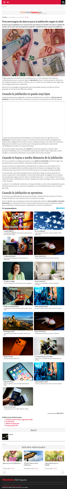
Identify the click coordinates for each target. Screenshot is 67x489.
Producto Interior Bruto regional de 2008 (19, 420)
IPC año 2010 (10, 421)
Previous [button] (4, 473)
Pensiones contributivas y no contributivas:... (54, 464)
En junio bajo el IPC (12, 426)
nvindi (26, 17)
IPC (8, 2)
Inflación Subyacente (12, 423)
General (4, 17)
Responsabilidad (17, 486)
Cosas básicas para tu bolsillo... (31, 464)
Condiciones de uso (7, 486)
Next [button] (62, 473)
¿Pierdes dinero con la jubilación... (10, 464)
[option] (12, 460)
